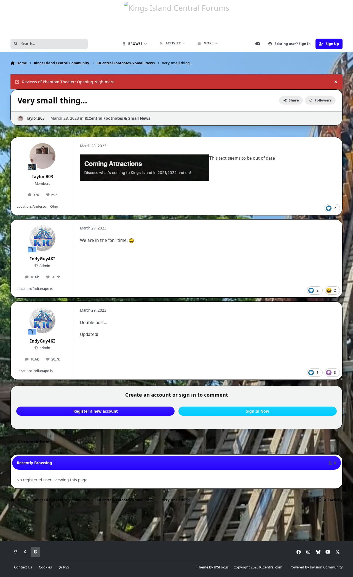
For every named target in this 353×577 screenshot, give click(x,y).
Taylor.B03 (35, 118)
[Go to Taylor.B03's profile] (20, 118)
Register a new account (95, 411)
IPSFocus (221, 567)
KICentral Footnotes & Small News (117, 118)
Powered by (316, 567)
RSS (65, 567)
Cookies (45, 567)
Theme (202, 567)
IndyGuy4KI (42, 259)
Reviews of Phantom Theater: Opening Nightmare (68, 81)
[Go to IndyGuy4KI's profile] (42, 238)
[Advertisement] (176, 523)
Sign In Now (257, 411)
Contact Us (23, 567)
